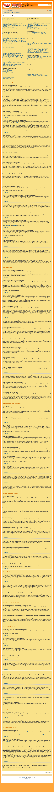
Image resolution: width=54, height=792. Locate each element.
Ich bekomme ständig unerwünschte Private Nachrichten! (37, 33)
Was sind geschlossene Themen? (9, 77)
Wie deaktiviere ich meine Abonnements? (34, 62)
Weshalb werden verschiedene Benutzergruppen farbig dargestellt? (37, 26)
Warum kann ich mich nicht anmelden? (9, 24)
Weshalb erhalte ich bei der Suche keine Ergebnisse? (37, 49)
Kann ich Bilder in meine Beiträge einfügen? (10, 72)
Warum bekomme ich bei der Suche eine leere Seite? (37, 50)
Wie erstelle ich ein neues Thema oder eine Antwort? (12, 51)
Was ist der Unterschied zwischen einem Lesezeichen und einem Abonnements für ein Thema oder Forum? (39, 57)
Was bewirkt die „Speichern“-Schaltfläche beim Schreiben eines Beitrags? (14, 63)
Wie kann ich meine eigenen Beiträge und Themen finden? (38, 52)
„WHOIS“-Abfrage (39, 749)
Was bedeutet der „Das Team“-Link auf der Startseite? (37, 28)
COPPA (17, 122)
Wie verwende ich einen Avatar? (8, 43)
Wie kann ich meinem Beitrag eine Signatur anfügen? (12, 53)
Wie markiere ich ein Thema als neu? (9, 65)
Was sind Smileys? (6, 71)
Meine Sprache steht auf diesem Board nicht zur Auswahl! (13, 40)
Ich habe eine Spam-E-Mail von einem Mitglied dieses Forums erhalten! (38, 35)
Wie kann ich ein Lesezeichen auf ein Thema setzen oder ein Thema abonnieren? (38, 59)
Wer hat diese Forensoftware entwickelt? (34, 70)
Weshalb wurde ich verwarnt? (8, 60)
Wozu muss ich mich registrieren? (9, 19)
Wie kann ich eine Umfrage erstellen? (9, 54)
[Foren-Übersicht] (12, 5)
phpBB (23, 777)
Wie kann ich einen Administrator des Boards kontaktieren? (38, 75)
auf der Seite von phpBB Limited (19, 734)
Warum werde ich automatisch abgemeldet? (10, 28)
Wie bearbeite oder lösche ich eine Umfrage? (11, 56)
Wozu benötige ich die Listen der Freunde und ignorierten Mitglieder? (37, 40)
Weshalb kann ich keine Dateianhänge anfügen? (11, 58)
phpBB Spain (28, 778)
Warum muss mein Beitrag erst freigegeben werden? (12, 64)
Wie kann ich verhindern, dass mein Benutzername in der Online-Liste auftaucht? (14, 35)
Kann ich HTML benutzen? (7, 70)
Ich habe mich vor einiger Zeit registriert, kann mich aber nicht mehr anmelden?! (14, 26)
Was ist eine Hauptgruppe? (32, 27)
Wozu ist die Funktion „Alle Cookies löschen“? (11, 29)
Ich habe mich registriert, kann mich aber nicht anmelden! (13, 23)
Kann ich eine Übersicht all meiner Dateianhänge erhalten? (38, 67)
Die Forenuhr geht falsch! (7, 37)
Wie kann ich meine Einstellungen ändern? (10, 33)
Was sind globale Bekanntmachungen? (10, 73)
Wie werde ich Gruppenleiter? (32, 24)
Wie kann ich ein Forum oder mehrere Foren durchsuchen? (38, 48)
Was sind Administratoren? (32, 19)
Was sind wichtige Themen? (8, 76)
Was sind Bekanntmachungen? (8, 75)
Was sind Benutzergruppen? (32, 22)
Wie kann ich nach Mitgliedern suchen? (34, 51)
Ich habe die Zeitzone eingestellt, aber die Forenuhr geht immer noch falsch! (14, 39)
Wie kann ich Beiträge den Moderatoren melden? (11, 61)
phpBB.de (15, 225)
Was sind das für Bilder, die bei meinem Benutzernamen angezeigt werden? (14, 42)
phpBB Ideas (8, 741)
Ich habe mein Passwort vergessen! (9, 27)
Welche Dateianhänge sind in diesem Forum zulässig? (37, 65)
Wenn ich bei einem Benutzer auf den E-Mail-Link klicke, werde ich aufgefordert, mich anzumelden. (14, 47)
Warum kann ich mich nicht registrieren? (10, 22)
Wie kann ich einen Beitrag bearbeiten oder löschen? (12, 52)
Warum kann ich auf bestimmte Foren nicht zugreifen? (12, 57)
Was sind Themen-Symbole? (8, 78)
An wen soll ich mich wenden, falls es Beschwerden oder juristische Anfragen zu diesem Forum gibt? (37, 74)
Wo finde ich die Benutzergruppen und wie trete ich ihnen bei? (38, 23)
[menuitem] (10, 10)
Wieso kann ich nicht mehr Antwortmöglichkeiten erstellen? (13, 55)
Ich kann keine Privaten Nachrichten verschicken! (36, 32)
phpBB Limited (7, 225)
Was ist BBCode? (6, 69)
